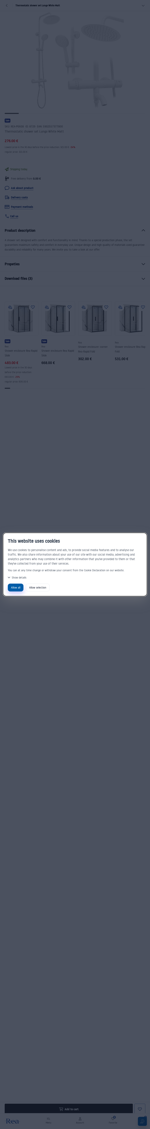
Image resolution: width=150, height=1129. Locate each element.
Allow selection (37, 587)
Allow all (15, 587)
